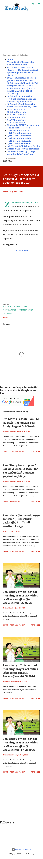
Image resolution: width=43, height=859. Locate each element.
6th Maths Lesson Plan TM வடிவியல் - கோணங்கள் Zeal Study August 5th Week (21, 422)
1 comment (15, 501)
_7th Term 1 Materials (19, 130)
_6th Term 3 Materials (19, 143)
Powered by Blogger (23, 849)
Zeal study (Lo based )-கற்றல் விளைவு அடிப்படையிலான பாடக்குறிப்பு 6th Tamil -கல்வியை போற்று (21, 520)
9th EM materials (16, 117)
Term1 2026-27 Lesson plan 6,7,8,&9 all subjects (20, 63)
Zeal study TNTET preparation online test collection (23, 126)
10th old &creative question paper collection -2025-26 (21, 79)
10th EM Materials (16, 112)
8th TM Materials (16, 120)
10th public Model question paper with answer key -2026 (22, 105)
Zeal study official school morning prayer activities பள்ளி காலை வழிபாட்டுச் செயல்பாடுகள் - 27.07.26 (20, 597)
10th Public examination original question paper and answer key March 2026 (21, 99)
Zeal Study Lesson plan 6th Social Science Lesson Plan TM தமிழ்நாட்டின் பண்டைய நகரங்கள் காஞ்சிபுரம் (21, 470)
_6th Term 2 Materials (19, 135)
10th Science (21, 250)
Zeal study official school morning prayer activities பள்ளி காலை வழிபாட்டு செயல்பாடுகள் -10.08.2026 (20, 670)
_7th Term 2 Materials (19, 138)
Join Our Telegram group (20, 154)
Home (10, 59)
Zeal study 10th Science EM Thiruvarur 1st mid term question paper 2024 (18, 310)
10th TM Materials (16, 109)
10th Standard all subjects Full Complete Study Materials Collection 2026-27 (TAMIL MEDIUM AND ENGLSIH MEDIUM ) (23, 88)
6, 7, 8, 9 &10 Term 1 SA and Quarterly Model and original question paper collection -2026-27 (22, 71)
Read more (35, 452)
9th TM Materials (16, 114)
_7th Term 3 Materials (19, 141)
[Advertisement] (21, 32)
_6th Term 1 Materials (19, 133)
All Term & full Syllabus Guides (23, 146)
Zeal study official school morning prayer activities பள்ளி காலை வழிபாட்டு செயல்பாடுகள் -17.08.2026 (20, 744)
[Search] (33, 4)
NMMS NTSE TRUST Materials (23, 148)
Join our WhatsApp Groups (21, 151)
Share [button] (5, 317)
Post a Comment (17, 452)
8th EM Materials (16, 122)
